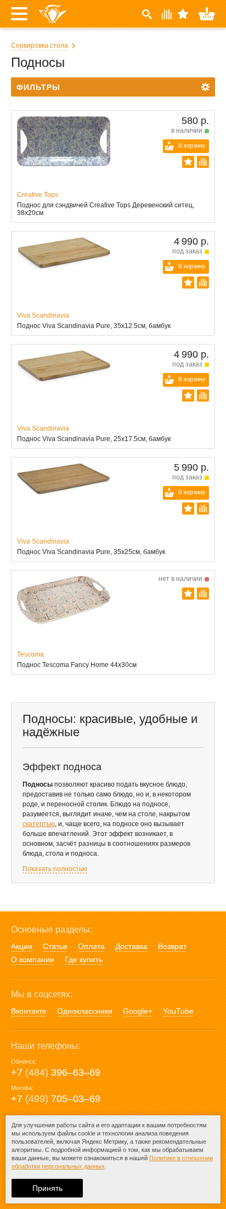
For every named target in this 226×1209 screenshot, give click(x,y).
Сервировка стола (39, 45)
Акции (21, 946)
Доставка (131, 946)
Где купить (84, 959)
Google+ (137, 1011)
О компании (32, 959)
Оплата (91, 946)
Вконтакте (29, 1011)
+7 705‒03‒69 (55, 1098)
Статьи (55, 946)
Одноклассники (84, 1011)
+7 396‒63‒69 (55, 1072)
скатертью (38, 824)
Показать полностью (54, 869)
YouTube (178, 1011)
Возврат (172, 946)
